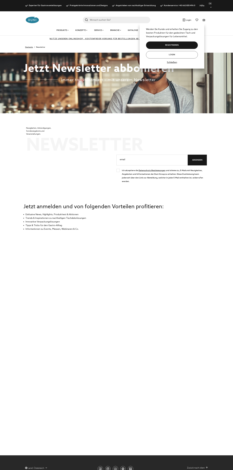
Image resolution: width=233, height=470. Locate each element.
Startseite (29, 47)
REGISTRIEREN (172, 45)
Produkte (61, 30)
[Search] (86, 19)
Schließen (172, 62)
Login (172, 55)
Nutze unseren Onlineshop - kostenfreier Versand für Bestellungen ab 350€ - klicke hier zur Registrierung (116, 39)
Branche (114, 30)
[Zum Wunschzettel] (197, 20)
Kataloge (133, 30)
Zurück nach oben (196, 468)
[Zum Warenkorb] (204, 20)
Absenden (197, 160)
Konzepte (80, 30)
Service (98, 30)
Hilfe (202, 5)
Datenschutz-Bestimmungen (152, 170)
